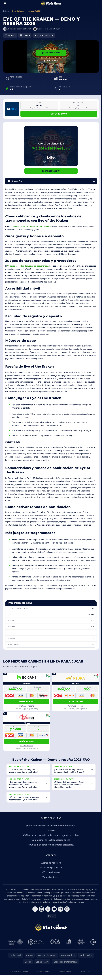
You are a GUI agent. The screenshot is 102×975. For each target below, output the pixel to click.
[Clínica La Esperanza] (80, 948)
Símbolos (50, 836)
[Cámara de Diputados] (35, 948)
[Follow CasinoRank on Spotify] (60, 915)
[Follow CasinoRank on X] (47, 915)
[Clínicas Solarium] (68, 948)
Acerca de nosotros (50, 869)
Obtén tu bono (59, 114)
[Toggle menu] (4, 3)
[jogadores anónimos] (54, 948)
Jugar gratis (51, 60)
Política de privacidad (50, 873)
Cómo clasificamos (50, 883)
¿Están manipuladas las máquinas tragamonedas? (50, 831)
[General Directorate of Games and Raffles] (14, 948)
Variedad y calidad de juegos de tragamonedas (28, 266)
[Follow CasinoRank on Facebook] (34, 915)
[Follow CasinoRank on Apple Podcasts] (66, 915)
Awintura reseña (75, 706)
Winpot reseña (26, 745)
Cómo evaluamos (50, 878)
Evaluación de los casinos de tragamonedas (32, 226)
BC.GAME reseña (26, 706)
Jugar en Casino (51, 52)
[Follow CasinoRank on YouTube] (53, 915)
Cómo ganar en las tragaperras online (50, 846)
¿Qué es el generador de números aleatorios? (50, 850)
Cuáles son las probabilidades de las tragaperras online (50, 841)
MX (49, 922)
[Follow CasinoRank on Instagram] (41, 915)
